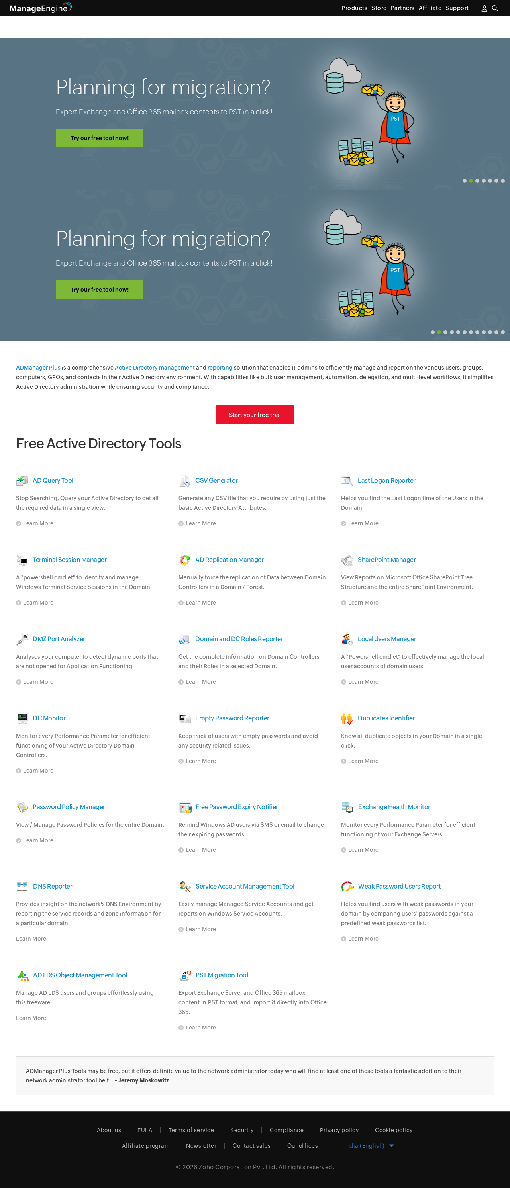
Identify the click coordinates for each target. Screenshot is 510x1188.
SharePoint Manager (387, 560)
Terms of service (191, 1130)
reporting (220, 367)
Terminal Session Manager (69, 560)
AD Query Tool (53, 480)
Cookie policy (394, 1130)
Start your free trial (255, 414)
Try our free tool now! (100, 138)
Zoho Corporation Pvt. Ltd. (238, 1167)
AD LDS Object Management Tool (80, 975)
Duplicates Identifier (386, 718)
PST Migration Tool (222, 975)
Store (379, 8)
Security (241, 1130)
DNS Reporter (52, 886)
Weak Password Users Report (399, 886)
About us (109, 1130)
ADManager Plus (38, 367)
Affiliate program (146, 1146)
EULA (144, 1130)
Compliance (287, 1130)
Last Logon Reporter (387, 480)
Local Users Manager (387, 639)
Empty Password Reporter (232, 718)
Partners (403, 8)
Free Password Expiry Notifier (237, 807)
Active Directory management (155, 367)
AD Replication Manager (229, 560)
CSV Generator (216, 480)
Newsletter (201, 1146)
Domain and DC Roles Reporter (239, 639)
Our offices (302, 1146)
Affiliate (430, 8)
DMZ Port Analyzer (59, 639)
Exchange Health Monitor (394, 807)
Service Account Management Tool (245, 886)
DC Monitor (49, 718)
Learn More (38, 523)
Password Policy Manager (69, 807)
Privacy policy (339, 1130)
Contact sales (252, 1146)
